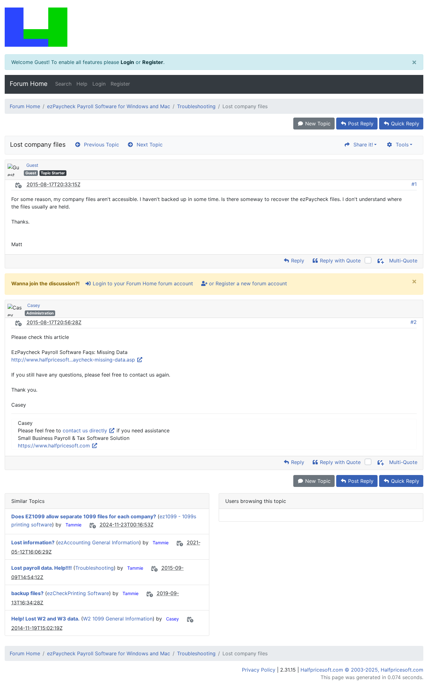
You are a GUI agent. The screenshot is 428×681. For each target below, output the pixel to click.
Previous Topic (100, 144)
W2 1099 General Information (118, 618)
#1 (414, 184)
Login (127, 62)
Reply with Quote (339, 260)
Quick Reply (404, 123)
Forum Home (29, 83)
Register (152, 62)
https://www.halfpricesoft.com (54, 445)
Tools (401, 144)
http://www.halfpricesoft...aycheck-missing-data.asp (74, 359)
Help (81, 84)
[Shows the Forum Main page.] (214, 27)
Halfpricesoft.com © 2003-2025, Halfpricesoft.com (361, 670)
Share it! (361, 144)
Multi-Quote (402, 260)
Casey (33, 305)
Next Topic (148, 144)
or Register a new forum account (247, 283)
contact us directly (86, 430)
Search (63, 84)
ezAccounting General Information (98, 542)
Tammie (73, 524)
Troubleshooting (196, 106)
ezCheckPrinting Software (78, 593)
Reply (297, 260)
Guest (32, 165)
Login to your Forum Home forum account (142, 283)
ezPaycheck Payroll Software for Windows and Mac (108, 106)
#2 (413, 322)
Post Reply (360, 123)
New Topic (317, 123)
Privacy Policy (258, 670)
